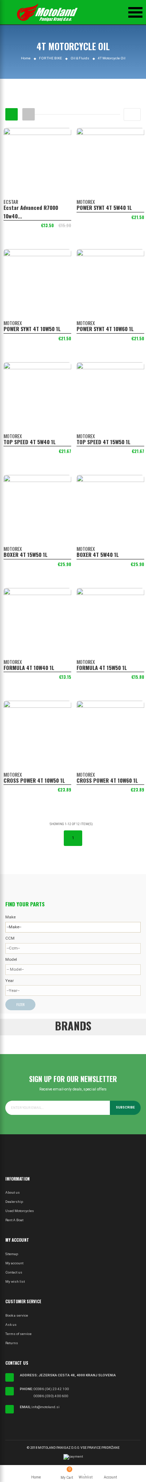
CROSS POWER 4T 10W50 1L (34, 780)
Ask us (11, 1325)
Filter (20, 1004)
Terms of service (18, 1334)
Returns (11, 1343)
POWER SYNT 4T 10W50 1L (32, 329)
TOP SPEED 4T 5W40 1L (30, 442)
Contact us (13, 1272)
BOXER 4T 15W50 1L (25, 554)
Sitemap (11, 1254)
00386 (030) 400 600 (50, 1396)
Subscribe (125, 1107)
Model (11, 959)
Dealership (14, 1202)
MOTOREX (86, 201)
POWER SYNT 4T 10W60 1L (105, 329)
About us (12, 1192)
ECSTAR (11, 201)
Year (9, 980)
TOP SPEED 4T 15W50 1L (103, 442)
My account (14, 1263)
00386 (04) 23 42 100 (51, 1389)
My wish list (15, 1281)
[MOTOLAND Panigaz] (47, 12)
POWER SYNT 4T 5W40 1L (104, 207)
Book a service (16, 1315)
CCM (10, 938)
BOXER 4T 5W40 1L (98, 554)
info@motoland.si (46, 1407)
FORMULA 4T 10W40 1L (29, 667)
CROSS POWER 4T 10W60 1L (107, 780)
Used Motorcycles (19, 1211)
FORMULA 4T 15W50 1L (102, 667)
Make (10, 917)
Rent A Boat (14, 1220)
